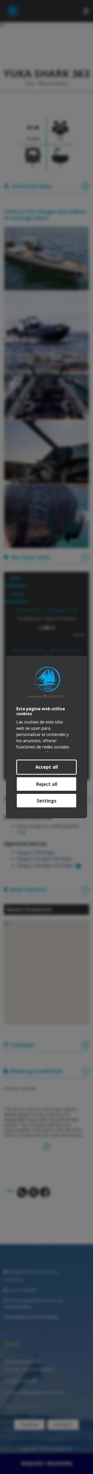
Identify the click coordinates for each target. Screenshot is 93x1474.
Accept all (46, 767)
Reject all (46, 784)
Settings (46, 801)
